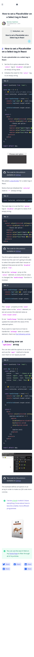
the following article (23, 334)
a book (14, 501)
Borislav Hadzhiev (12, 22)
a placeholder (14, 181)
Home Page (13, 553)
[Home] (17, 4)
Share (7, 564)
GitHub (18, 175)
